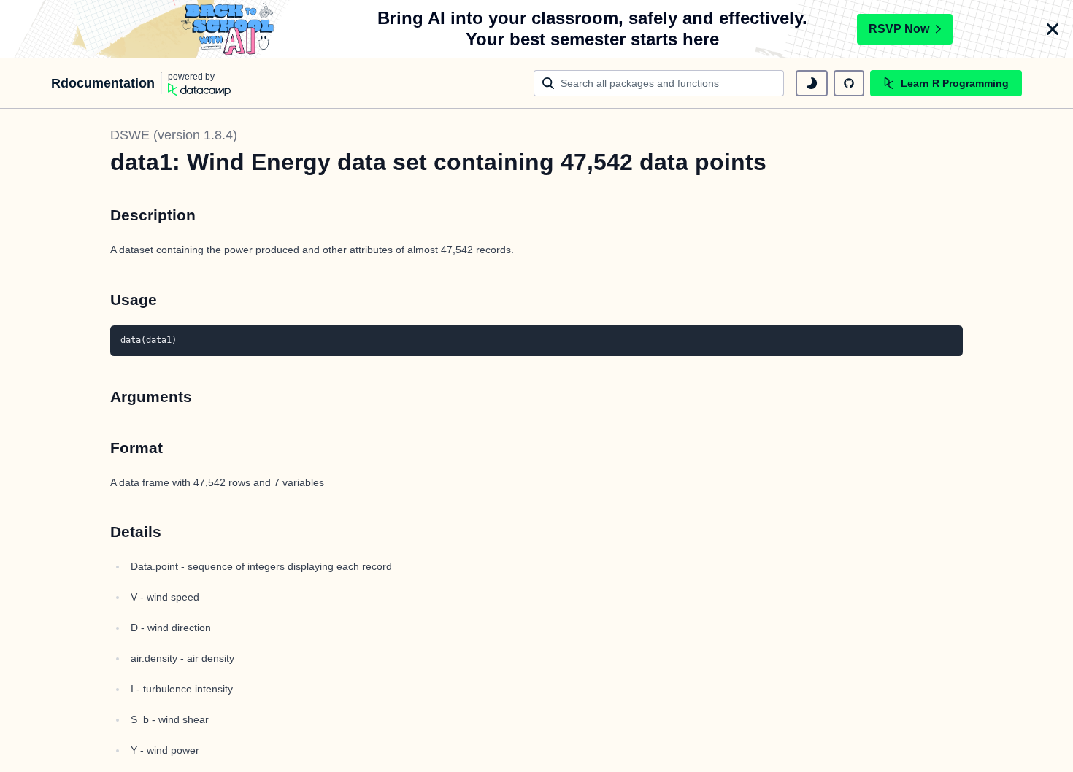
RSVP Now (899, 29)
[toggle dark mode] (812, 83)
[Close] (1052, 29)
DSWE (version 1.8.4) (173, 135)
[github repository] (849, 83)
